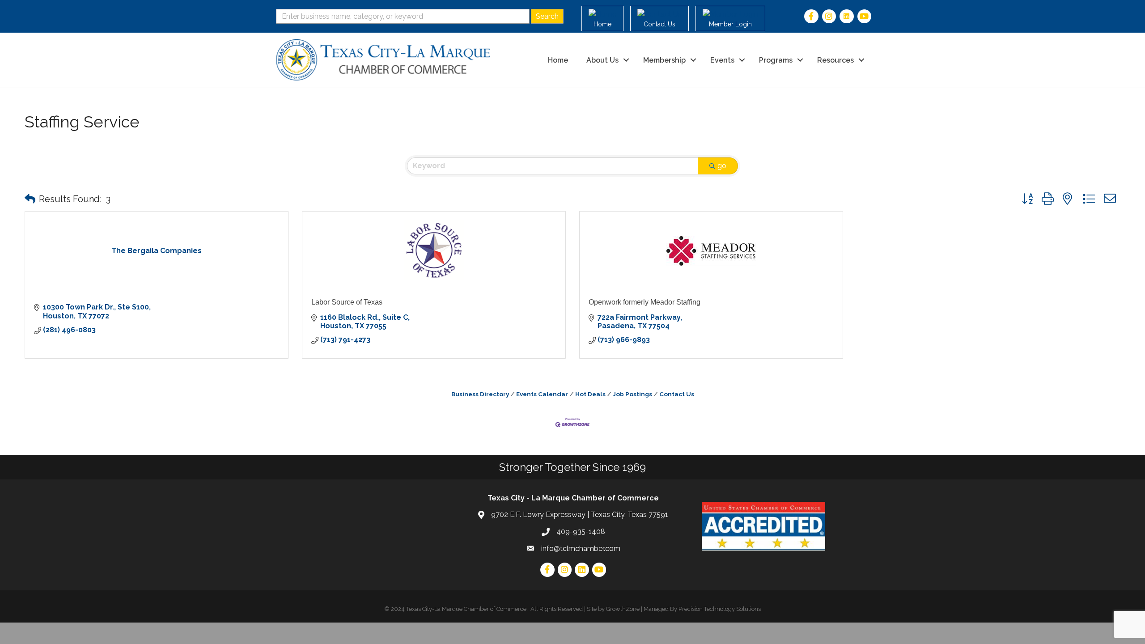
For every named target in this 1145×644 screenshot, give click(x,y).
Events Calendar (542, 394)
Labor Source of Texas (346, 302)
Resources (835, 60)
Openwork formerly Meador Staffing (644, 302)
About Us (602, 60)
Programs (776, 60)
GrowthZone (623, 609)
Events (722, 60)
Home (558, 60)
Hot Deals (590, 394)
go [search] (721, 165)
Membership (664, 60)
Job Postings (632, 394)
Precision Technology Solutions (720, 609)
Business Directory (480, 394)
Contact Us (676, 394)
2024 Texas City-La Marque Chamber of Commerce (458, 609)
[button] (30, 199)
